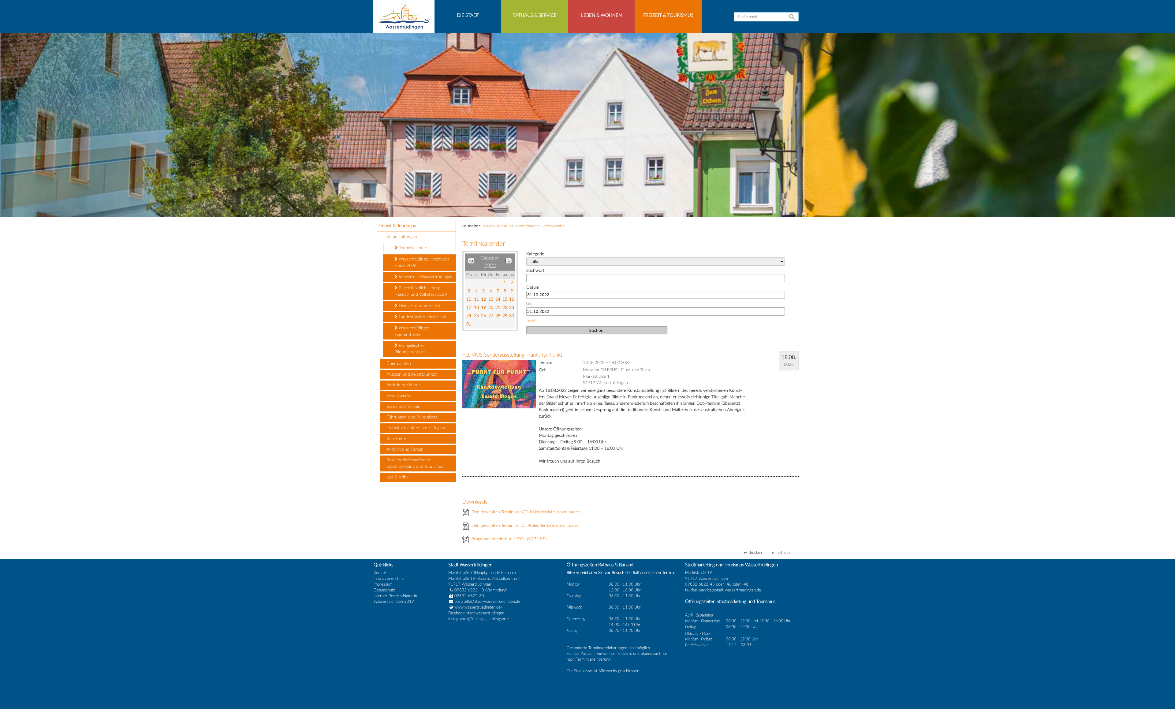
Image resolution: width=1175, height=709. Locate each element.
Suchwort (535, 270)
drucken (755, 552)
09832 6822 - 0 (469, 590)
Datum (532, 287)
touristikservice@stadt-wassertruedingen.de (723, 590)
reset (530, 321)
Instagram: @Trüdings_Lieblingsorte (478, 619)
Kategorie (535, 254)
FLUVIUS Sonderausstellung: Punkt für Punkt (512, 355)
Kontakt (380, 573)
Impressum (383, 584)
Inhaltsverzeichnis (389, 578)
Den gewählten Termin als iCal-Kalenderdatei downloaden (525, 525)
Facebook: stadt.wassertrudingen (476, 613)
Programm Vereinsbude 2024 (509, 539)
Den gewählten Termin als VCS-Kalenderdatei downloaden (526, 512)
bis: (529, 304)
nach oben (784, 552)
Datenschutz (384, 590)
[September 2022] (471, 262)
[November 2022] (508, 262)
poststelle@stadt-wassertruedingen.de (487, 601)
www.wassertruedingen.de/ (478, 607)
